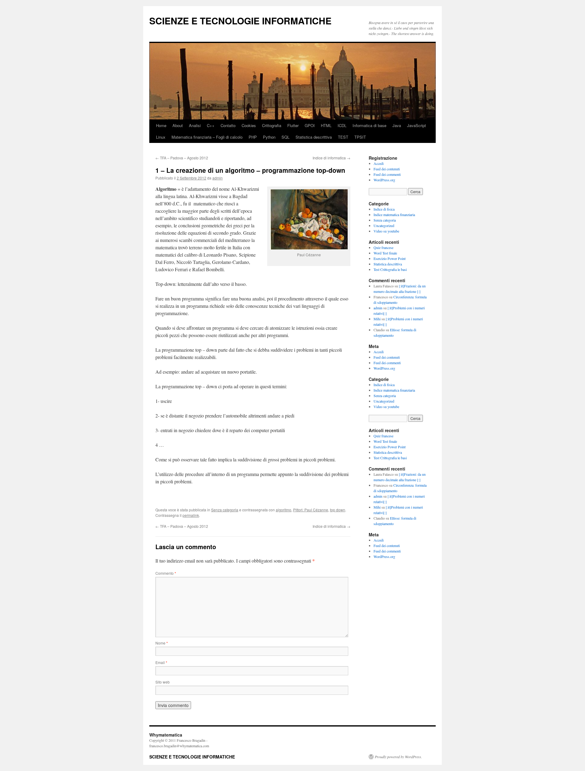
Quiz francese (383, 247)
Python (269, 137)
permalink (191, 515)
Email (161, 662)
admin (217, 177)
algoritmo (283, 509)
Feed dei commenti (387, 174)
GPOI (310, 125)
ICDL (342, 125)
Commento (165, 573)
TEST (343, 137)
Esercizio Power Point (390, 258)
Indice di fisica (384, 209)
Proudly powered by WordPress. (398, 756)
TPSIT (360, 137)
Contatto (228, 125)
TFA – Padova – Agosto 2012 (181, 157)
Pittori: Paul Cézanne (310, 509)
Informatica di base (369, 125)
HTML (326, 125)
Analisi (195, 125)
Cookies (249, 125)
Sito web (162, 681)
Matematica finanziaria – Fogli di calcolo (207, 137)
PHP (253, 137)
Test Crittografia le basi (390, 269)
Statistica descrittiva (314, 137)
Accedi (379, 163)
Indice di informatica (331, 157)
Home (161, 125)
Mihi (377, 318)
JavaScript (416, 125)
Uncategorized (384, 225)
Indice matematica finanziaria (394, 214)
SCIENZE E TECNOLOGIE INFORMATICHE (240, 20)
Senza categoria (224, 509)
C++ (210, 125)
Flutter (293, 125)
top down (337, 509)
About (177, 125)
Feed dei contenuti (387, 168)
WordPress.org (384, 179)
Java (396, 125)
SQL (285, 137)
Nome (161, 642)
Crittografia (271, 125)
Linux (160, 137)
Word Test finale (385, 252)
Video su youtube (386, 231)
